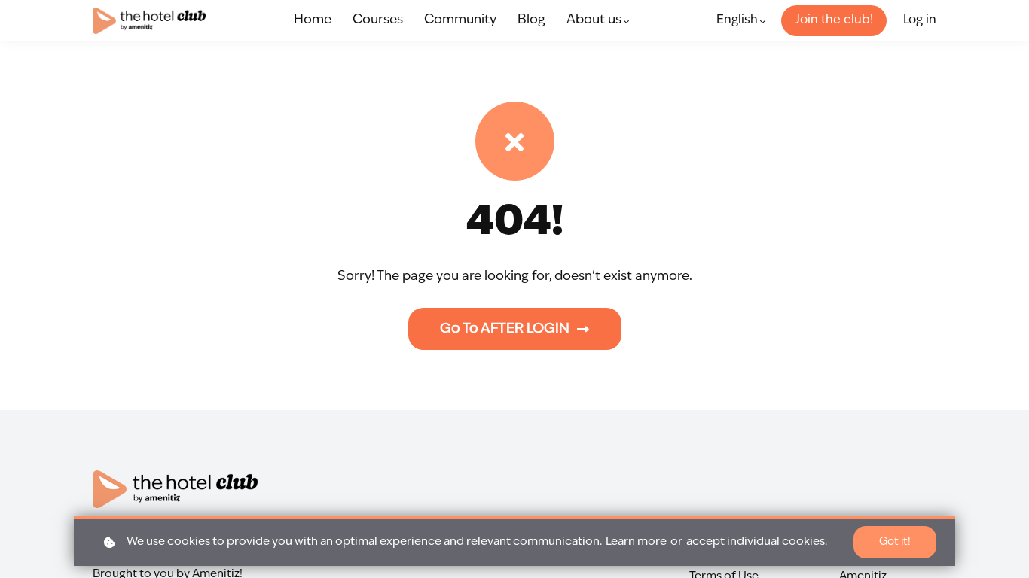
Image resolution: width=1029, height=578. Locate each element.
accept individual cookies (755, 542)
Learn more (636, 542)
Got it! (895, 542)
